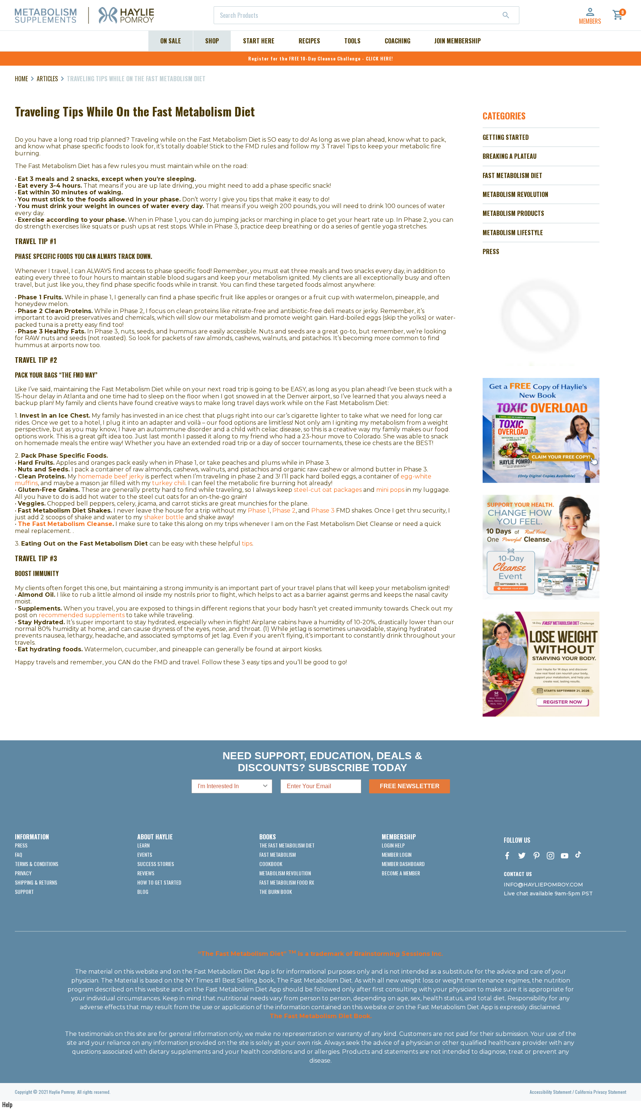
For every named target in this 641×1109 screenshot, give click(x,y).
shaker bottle (164, 517)
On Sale (170, 40)
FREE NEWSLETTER (410, 786)
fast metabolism (277, 854)
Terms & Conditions (36, 864)
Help (7, 1104)
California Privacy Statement (600, 1092)
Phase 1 (259, 510)
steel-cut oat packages (328, 489)
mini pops (390, 489)
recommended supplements (82, 615)
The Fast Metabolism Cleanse (65, 523)
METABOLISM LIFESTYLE (513, 232)
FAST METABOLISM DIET (512, 175)
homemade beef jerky (111, 476)
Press (21, 845)
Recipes (309, 40)
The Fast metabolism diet (287, 845)
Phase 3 (323, 510)
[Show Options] (265, 786)
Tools (352, 40)
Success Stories (155, 864)
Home (21, 78)
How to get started (159, 882)
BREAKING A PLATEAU (509, 156)
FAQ (18, 854)
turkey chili (168, 483)
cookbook (270, 864)
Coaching (397, 40)
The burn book (275, 891)
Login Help (393, 845)
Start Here (259, 40)
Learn (143, 845)
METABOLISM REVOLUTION (515, 194)
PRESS (491, 251)
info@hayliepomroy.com (543, 884)
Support (24, 891)
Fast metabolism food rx (286, 882)
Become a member (401, 873)
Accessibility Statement (550, 1092)
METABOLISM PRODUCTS (513, 213)
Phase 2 (284, 510)
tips (247, 543)
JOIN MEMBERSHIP (457, 40)
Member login (396, 854)
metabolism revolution (285, 873)
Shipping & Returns (36, 882)
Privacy (23, 873)
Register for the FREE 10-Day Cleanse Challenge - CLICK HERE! (320, 58)
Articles (47, 78)
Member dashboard (403, 864)
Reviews (145, 873)
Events (144, 854)
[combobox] (366, 15)
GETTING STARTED (506, 137)
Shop (212, 40)
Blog (142, 891)
